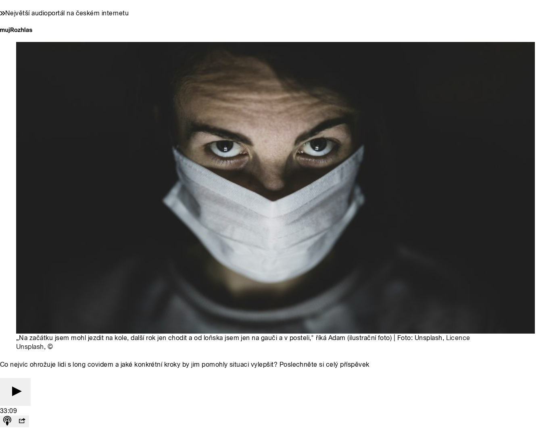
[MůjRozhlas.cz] (16, 31)
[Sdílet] (22, 421)
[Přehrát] (15, 392)
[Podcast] (7, 421)
